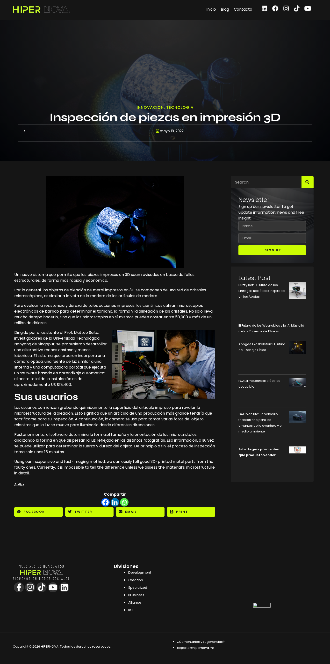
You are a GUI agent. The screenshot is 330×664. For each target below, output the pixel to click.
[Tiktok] (297, 8)
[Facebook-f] (19, 587)
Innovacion (150, 107)
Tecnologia (180, 107)
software (59, 434)
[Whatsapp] (124, 502)
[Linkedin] (264, 8)
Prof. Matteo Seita (81, 332)
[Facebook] (275, 8)
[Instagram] (286, 8)
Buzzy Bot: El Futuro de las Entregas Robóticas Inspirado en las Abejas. (261, 291)
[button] (38, 511)
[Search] (307, 182)
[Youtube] (307, 8)
